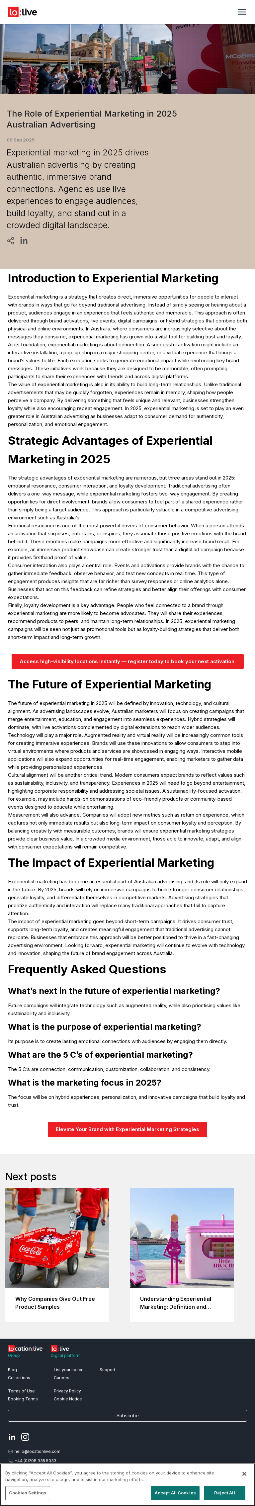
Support (107, 1369)
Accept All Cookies (175, 1492)
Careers (61, 1377)
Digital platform (66, 1355)
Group (14, 1355)
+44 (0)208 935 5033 (35, 1460)
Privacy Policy (67, 1390)
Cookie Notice (68, 1398)
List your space (69, 1369)
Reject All (224, 1492)
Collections (19, 1377)
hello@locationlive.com (37, 1451)
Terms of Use (21, 1390)
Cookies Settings (27, 1492)
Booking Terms (23, 1398)
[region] (127, 1484)
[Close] (244, 1473)
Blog (12, 1369)
